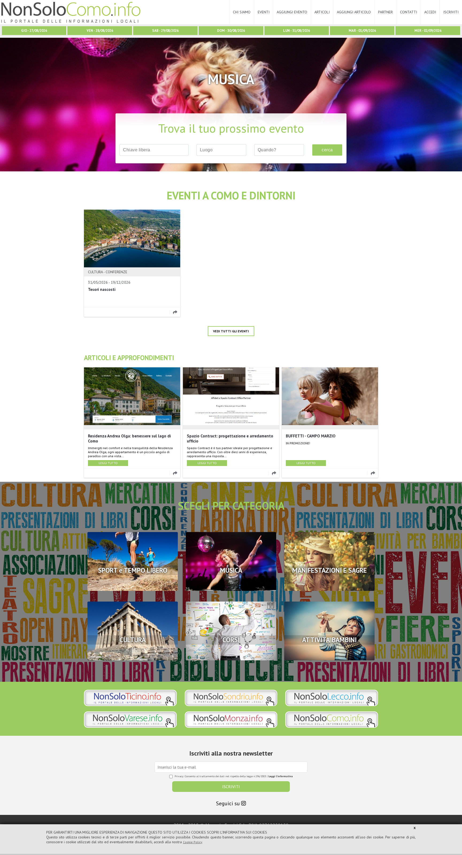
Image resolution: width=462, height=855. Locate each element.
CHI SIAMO (242, 12)
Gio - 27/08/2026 (34, 30)
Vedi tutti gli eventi (231, 331)
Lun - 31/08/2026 (296, 30)
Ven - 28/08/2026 (100, 30)
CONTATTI (408, 12)
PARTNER (385, 12)
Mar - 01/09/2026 (362, 30)
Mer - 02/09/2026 (427, 30)
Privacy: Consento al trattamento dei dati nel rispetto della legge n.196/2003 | (234, 776)
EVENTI (264, 12)
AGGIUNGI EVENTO (292, 12)
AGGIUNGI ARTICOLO (354, 12)
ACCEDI (430, 12)
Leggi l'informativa (280, 776)
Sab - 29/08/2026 (165, 30)
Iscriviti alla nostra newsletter (231, 753)
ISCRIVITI (451, 12)
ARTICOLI (322, 12)
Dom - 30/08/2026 (231, 30)
